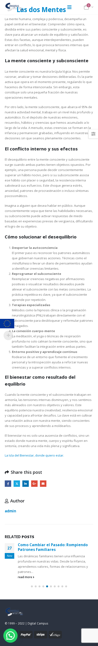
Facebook (8, 483)
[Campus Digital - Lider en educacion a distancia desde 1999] (14, 7)
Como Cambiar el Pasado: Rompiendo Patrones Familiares (53, 547)
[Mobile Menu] (69, 7)
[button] (32, 586)
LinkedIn (25, 483)
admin (10, 511)
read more (25, 577)
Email (43, 483)
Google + (34, 483)
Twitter (17, 483)
